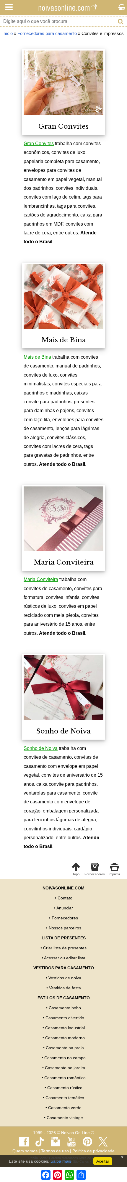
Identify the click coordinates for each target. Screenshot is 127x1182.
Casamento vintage (65, 1117)
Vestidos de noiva (64, 978)
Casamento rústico (64, 1087)
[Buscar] (120, 21)
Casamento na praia (65, 1047)
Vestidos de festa (65, 987)
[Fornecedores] (122, 7)
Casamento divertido (64, 1017)
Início (7, 33)
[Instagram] (55, 1141)
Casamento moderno (65, 1037)
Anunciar (64, 908)
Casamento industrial (65, 1027)
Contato (65, 898)
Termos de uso (55, 1151)
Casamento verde (65, 1107)
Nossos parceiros (65, 928)
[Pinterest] (87, 1141)
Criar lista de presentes (65, 948)
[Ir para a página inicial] (68, 7)
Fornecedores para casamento (47, 33)
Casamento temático (64, 1097)
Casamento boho (65, 1007)
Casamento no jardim (65, 1067)
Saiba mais (61, 1161)
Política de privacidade (93, 1151)
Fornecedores (65, 918)
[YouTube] (71, 1141)
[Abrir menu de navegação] (9, 7)
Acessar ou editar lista (64, 958)
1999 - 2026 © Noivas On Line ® (63, 1133)
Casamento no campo (65, 1057)
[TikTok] (39, 1141)
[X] (103, 1141)
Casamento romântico (65, 1077)
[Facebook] (23, 1141)
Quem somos (25, 1151)
